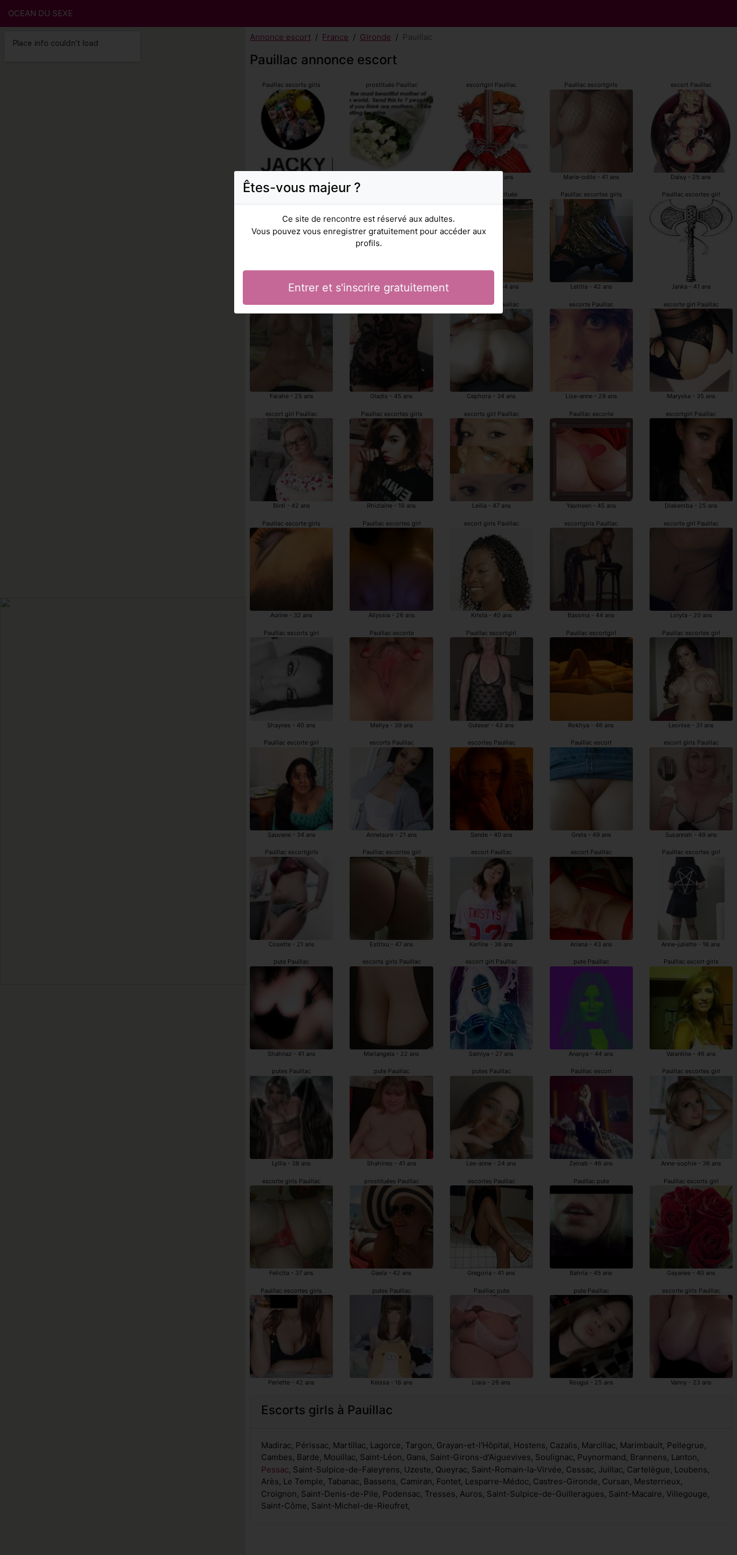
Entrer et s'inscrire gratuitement (368, 287)
